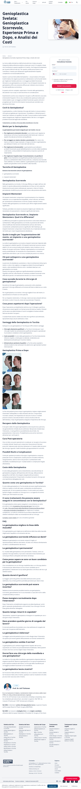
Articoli (44, 2)
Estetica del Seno (24, 724)
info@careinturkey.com (34, 769)
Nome (54, 64)
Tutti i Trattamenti (17, 2)
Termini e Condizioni (19, 781)
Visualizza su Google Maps (35, 766)
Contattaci (57, 772)
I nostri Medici (58, 770)
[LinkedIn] (72, 781)
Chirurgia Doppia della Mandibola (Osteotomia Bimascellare (26, 508)
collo (6, 508)
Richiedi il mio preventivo (64, 86)
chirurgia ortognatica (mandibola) (14, 510)
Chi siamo (27, 2)
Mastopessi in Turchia (25, 734)
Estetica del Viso (9, 724)
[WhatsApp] (66, 2)
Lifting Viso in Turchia (9, 737)
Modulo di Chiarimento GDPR (31, 781)
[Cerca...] (76, 2)
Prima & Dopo (58, 767)
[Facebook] (68, 781)
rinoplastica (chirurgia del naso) (22, 506)
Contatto (60, 2)
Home (4, 56)
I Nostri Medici (51, 2)
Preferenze (74, 786)
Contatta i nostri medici (10, 518)
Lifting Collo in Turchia (10, 746)
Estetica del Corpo (39, 724)
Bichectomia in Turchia (10, 748)
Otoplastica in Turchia (9, 744)
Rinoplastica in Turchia (10, 742)
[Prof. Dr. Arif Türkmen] (7, 687)
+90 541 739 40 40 (37, 771)
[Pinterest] (76, 781)
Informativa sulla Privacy (8, 781)
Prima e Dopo (35, 2)
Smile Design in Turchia (55, 735)
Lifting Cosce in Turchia (40, 737)
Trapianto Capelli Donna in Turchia (69, 740)
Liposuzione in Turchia (40, 727)
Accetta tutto (52, 786)
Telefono (55, 71)
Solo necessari (64, 786)
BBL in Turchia (38, 732)
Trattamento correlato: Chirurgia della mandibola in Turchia (20, 123)
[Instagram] (64, 781)
